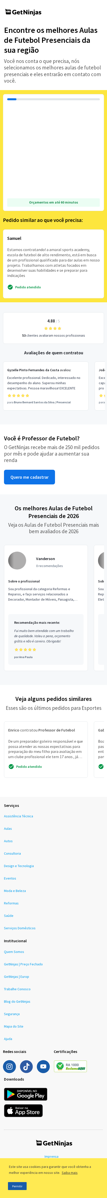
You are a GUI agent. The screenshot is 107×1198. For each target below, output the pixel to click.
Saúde (8, 915)
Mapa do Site (13, 1026)
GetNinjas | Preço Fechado (23, 964)
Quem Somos (14, 951)
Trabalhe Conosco (17, 989)
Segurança (12, 1014)
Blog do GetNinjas (17, 1001)
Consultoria (12, 853)
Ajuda (8, 1039)
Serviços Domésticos (20, 928)
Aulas (8, 828)
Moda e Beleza (15, 890)
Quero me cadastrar (29, 477)
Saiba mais (70, 1172)
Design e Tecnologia (19, 866)
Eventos (10, 878)
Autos (8, 841)
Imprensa (51, 1156)
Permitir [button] (17, 1186)
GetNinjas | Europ (16, 976)
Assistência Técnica (18, 816)
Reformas (11, 903)
